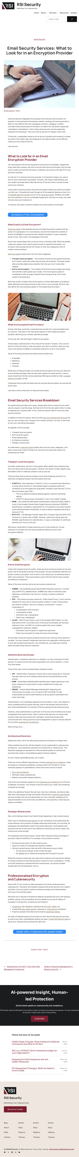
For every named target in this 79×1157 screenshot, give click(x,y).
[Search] (72, 19)
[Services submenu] (57, 12)
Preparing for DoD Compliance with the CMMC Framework (30, 1060)
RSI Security (29, 4)
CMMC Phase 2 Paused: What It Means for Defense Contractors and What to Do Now (35, 1043)
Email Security (39, 39)
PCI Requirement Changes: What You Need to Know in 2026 (33, 1069)
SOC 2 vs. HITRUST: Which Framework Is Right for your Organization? (34, 1051)
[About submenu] (46, 12)
